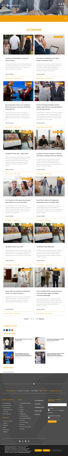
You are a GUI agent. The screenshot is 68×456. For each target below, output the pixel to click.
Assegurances (23, 414)
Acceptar (38, 450)
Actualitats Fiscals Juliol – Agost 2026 (16, 153)
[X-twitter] (22, 441)
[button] (65, 18)
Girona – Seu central (7, 421)
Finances (22, 409)
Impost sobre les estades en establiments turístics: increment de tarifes (17, 292)
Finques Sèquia (6, 407)
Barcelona (5, 431)
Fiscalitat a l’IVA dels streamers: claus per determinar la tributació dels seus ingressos (50, 154)
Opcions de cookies (57, 450)
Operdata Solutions (7, 405)
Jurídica (21, 411)
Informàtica (22, 424)
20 (37, 319)
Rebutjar (46, 450)
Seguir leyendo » (9, 74)
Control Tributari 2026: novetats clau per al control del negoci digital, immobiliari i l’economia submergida (49, 293)
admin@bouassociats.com (56, 390)
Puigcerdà (5, 425)
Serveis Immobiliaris (24, 416)
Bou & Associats (6, 403)
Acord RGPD (51, 408)
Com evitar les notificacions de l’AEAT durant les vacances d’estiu (48, 59)
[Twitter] (61, 4)
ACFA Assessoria (7, 414)
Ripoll (4, 427)
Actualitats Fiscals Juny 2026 (14, 247)
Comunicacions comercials (54, 415)
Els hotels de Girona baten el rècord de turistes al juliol (24, 339)
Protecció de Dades (24, 422)
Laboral (21, 407)
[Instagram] (66, 4)
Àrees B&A (22, 429)
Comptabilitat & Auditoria (25, 403)
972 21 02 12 (45, 390)
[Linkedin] (63, 4)
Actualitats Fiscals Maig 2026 (45, 247)
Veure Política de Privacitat (24, 452)
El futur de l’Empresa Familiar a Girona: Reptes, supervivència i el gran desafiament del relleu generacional (49, 107)
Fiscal (21, 405)
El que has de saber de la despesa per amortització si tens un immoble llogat (48, 201)
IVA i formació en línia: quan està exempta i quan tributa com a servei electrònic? (18, 201)
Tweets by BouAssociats (8, 372)
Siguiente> (42, 319)
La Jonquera (6, 429)
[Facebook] (59, 4)
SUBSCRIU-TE (52, 421)
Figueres (5, 423)
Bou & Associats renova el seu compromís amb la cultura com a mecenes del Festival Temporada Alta (17, 107)
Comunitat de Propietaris (25, 426)
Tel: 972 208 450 (62, 6)
